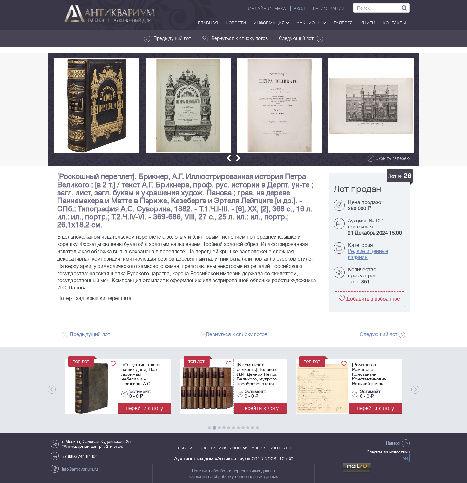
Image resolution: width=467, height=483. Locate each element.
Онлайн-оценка (267, 8)
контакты (394, 23)
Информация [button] (270, 23)
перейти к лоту (98, 408)
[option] (96, 105)
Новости (236, 23)
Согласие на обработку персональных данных (233, 476)
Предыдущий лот (172, 38)
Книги (367, 23)
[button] (228, 158)
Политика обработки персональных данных (233, 471)
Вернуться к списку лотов (240, 38)
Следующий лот (296, 38)
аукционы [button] (309, 23)
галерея (343, 23)
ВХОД (299, 8)
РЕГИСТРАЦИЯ (328, 8)
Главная (208, 23)
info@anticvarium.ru (80, 469)
